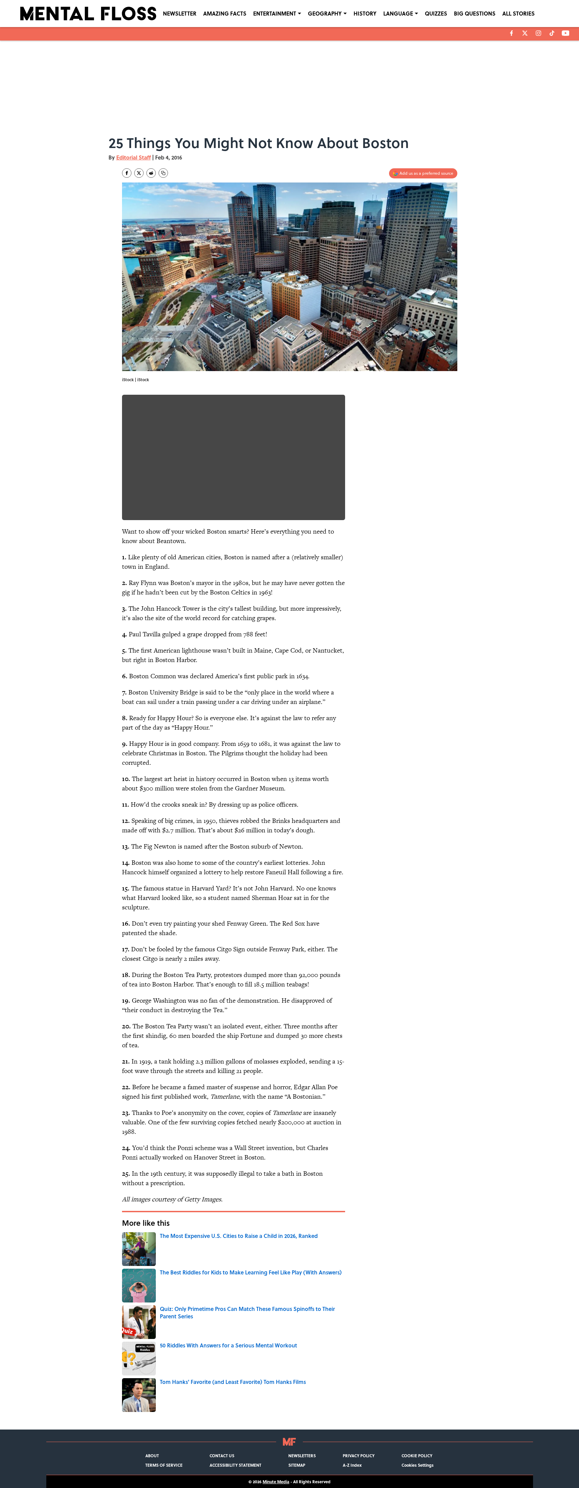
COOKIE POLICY (417, 1456)
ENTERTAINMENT (274, 13)
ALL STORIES (518, 13)
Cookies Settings (418, 1465)
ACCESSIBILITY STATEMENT (235, 1465)
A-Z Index (352, 1465)
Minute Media (276, 1482)
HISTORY (365, 13)
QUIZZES (436, 13)
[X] (525, 33)
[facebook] (511, 33)
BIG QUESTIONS (475, 13)
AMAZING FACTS (224, 13)
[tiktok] (552, 33)
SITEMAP (296, 1465)
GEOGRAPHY (325, 13)
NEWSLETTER (179, 13)
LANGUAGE (398, 13)
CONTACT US (222, 1456)
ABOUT (152, 1456)
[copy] (163, 173)
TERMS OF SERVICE (164, 1465)
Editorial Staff (133, 157)
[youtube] (566, 33)
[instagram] (538, 33)
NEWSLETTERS (302, 1456)
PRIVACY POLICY (359, 1456)
